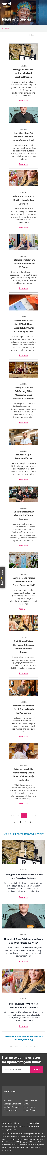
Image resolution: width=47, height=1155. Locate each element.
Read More (23, 100)
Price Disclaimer (11, 1110)
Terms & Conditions (10, 1123)
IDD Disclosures (30, 1100)
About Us (8, 1100)
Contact (27, 1104)
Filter (31, 35)
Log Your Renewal (11, 1107)
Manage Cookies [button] (9, 1129)
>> (31, 822)
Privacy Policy (33, 1123)
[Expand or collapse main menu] (43, 3)
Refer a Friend (29, 1110)
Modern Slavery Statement (13, 1126)
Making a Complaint (12, 1104)
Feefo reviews (29, 1107)
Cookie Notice (33, 1126)
